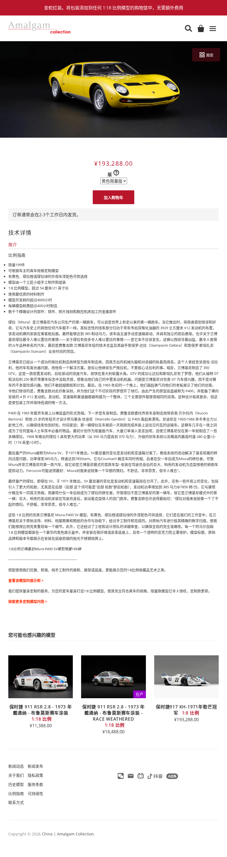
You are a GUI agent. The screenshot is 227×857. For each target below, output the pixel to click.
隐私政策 (35, 775)
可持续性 (35, 793)
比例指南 (16, 793)
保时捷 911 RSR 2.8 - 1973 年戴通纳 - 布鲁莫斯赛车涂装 (40, 713)
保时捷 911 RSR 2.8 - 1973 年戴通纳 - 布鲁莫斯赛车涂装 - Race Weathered (113, 716)
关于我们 (16, 775)
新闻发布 (35, 766)
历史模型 (16, 784)
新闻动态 (16, 766)
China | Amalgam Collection (68, 834)
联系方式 (16, 802)
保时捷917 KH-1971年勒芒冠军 (186, 710)
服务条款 (35, 784)
